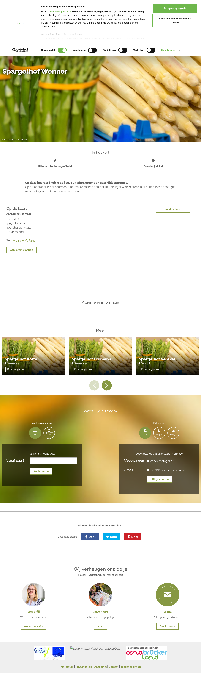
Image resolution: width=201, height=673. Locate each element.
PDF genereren (160, 479)
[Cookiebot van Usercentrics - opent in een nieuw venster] (20, 50)
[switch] (92, 50)
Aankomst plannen (21, 249)
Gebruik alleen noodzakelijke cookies (175, 20)
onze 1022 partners (60, 11)
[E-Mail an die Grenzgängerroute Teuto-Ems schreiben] (167, 594)
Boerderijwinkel (16, 369)
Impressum (66, 666)
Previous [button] (94, 385)
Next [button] (107, 385)
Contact (113, 666)
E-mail (128, 469)
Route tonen (41, 471)
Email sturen (167, 626)
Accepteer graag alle (175, 8)
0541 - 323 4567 (33, 626)
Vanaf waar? (15, 460)
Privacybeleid (84, 666)
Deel (92, 537)
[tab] (35, 433)
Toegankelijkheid (131, 666)
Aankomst (100, 666)
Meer (100, 626)
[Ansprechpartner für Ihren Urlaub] (100, 594)
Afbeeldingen (134, 460)
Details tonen (168, 50)
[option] (33, 358)
